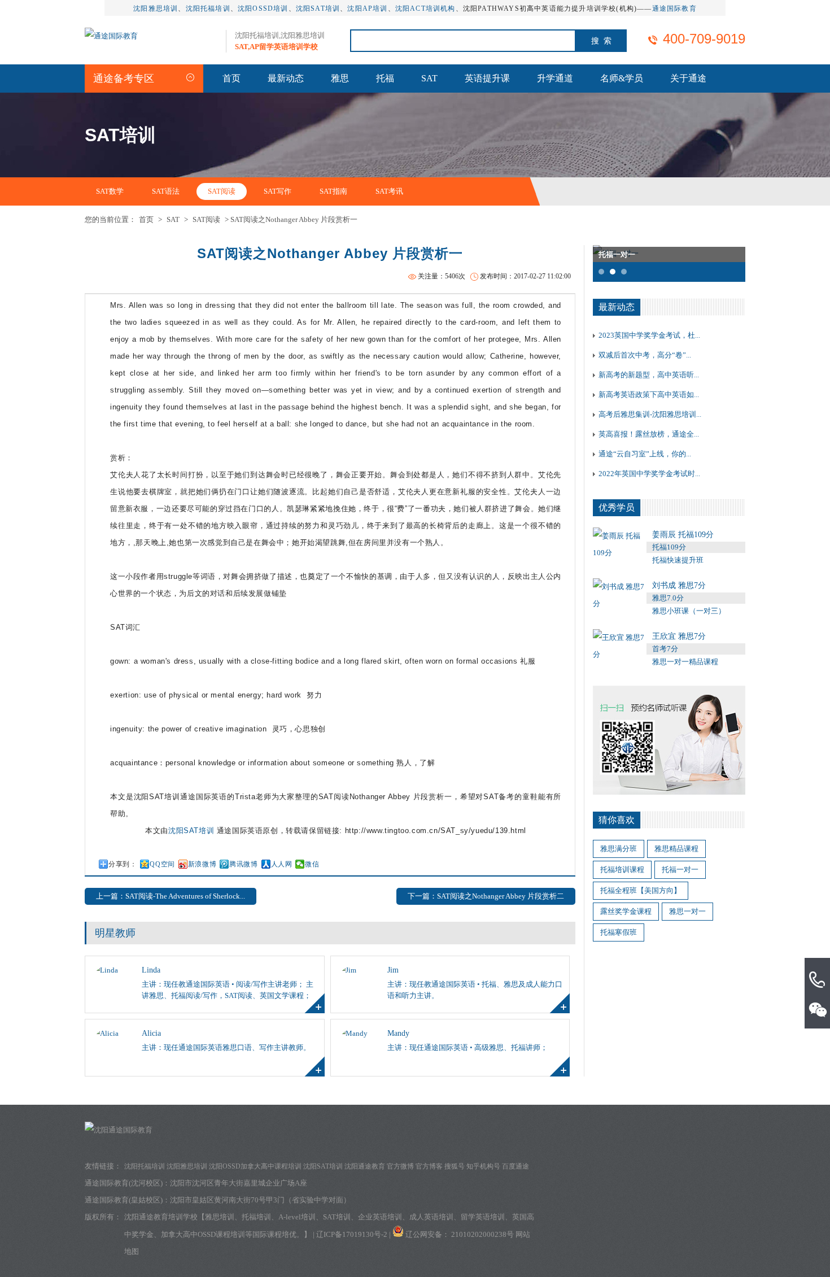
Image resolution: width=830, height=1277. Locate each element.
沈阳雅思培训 (155, 8)
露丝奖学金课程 (626, 911)
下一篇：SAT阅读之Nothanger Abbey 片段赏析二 (486, 896)
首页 (231, 78)
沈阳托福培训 (208, 8)
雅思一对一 (687, 911)
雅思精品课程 (676, 848)
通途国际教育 (674, 8)
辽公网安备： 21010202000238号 (460, 1234)
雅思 (340, 78)
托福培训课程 (622, 869)
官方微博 (400, 1166)
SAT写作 (277, 191)
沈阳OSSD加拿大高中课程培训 (255, 1166)
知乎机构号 (483, 1166)
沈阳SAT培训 (318, 8)
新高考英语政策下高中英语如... (649, 394)
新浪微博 (202, 864)
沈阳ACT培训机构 (425, 8)
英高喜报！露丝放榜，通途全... (649, 434)
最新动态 (286, 78)
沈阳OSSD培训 (263, 8)
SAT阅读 (221, 191)
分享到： (122, 864)
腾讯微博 (243, 864)
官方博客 (429, 1166)
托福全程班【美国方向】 (640, 890)
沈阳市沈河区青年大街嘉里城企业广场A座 (238, 1183)
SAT (429, 78)
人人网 (281, 864)
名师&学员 (621, 78)
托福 (385, 78)
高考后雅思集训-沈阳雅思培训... (650, 414)
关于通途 (688, 78)
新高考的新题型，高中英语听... (649, 375)
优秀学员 (617, 507)
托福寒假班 (618, 932)
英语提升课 (487, 78)
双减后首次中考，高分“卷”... (645, 355)
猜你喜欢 (617, 820)
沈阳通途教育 (364, 1166)
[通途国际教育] (111, 36)
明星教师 (115, 933)
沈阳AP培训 (367, 8)
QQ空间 (162, 864)
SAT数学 (110, 191)
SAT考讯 (389, 191)
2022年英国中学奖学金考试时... (649, 473)
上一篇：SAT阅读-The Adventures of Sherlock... (170, 896)
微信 (312, 864)
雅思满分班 (618, 848)
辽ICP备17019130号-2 (351, 1234)
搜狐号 (454, 1166)
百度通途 (515, 1166)
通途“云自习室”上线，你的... (645, 454)
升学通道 (555, 78)
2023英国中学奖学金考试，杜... (649, 335)
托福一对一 (680, 869)
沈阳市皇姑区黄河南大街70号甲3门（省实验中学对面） (260, 1200)
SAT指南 (333, 191)
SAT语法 (166, 191)
